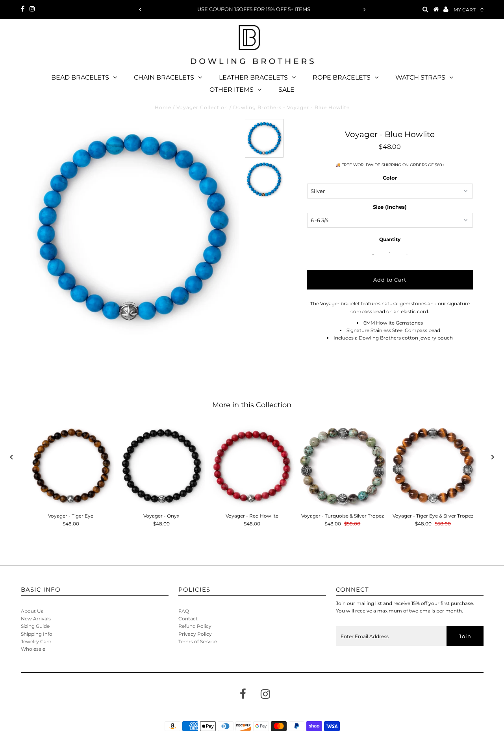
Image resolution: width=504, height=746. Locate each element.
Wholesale (33, 649)
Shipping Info (36, 634)
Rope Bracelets (342, 77)
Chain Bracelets (164, 77)
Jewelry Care (36, 641)
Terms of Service (197, 641)
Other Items (231, 89)
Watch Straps (420, 77)
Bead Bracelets (80, 77)
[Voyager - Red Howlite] (252, 465)
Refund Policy (194, 626)
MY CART (469, 10)
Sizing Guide (35, 626)
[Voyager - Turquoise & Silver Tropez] (342, 465)
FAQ (183, 611)
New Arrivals (36, 619)
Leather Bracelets (253, 77)
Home (163, 107)
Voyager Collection (202, 107)
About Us (32, 611)
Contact (188, 619)
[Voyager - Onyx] (161, 465)
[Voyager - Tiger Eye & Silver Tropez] (433, 465)
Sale (286, 89)
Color (390, 177)
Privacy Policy (195, 634)
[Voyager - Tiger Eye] (71, 465)
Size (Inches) (390, 207)
